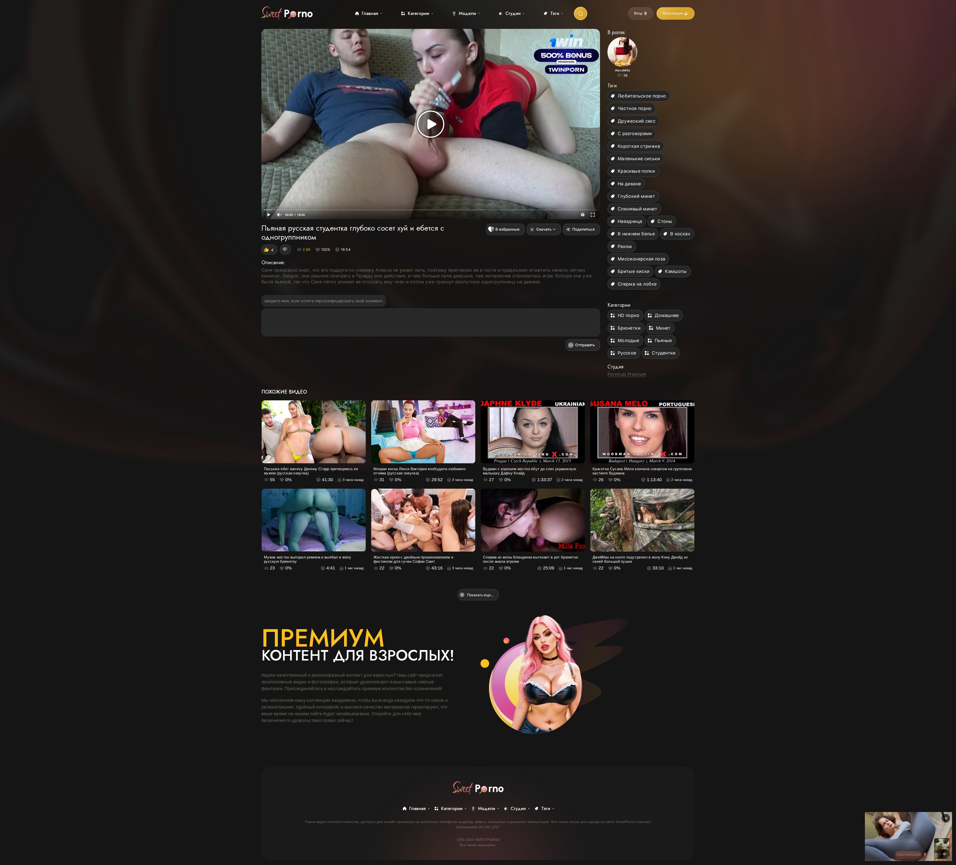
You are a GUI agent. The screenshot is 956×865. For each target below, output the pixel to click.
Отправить (585, 345)
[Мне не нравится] (285, 249)
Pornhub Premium (626, 374)
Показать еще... (480, 594)
